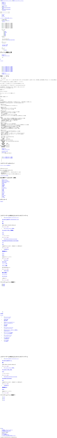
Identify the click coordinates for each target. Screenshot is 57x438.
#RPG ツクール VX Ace (5, 181)
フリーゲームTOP (5, 151)
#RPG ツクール (4, 179)
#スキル (3, 184)
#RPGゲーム (4, 54)
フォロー (1, 60)
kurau (3, 232)
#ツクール (3, 187)
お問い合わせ (4, 433)
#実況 (3, 183)
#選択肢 (3, 185)
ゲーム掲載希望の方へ (5, 434)
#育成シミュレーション (6, 55)
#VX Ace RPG (4, 182)
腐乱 (3, 221)
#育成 (3, 196)
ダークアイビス (4, 274)
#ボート (3, 192)
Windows (1, 201)
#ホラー (3, 14)
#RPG (3, 194)
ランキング (4, 4)
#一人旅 (3, 197)
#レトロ (3, 16)
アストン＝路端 (4, 263)
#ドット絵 (3, 195)
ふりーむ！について (5, 431)
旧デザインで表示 (5, 432)
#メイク (3, 191)
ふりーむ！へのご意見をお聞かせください (9, 435)
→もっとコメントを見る (4, 175)
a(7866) (1, 313)
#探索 (3, 15)
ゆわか (3, 253)
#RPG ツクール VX (5, 180)
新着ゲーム (4, 2)
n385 (3, 242)
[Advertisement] (16, 63)
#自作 (3, 193)
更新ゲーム (4, 3)
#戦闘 (3, 186)
